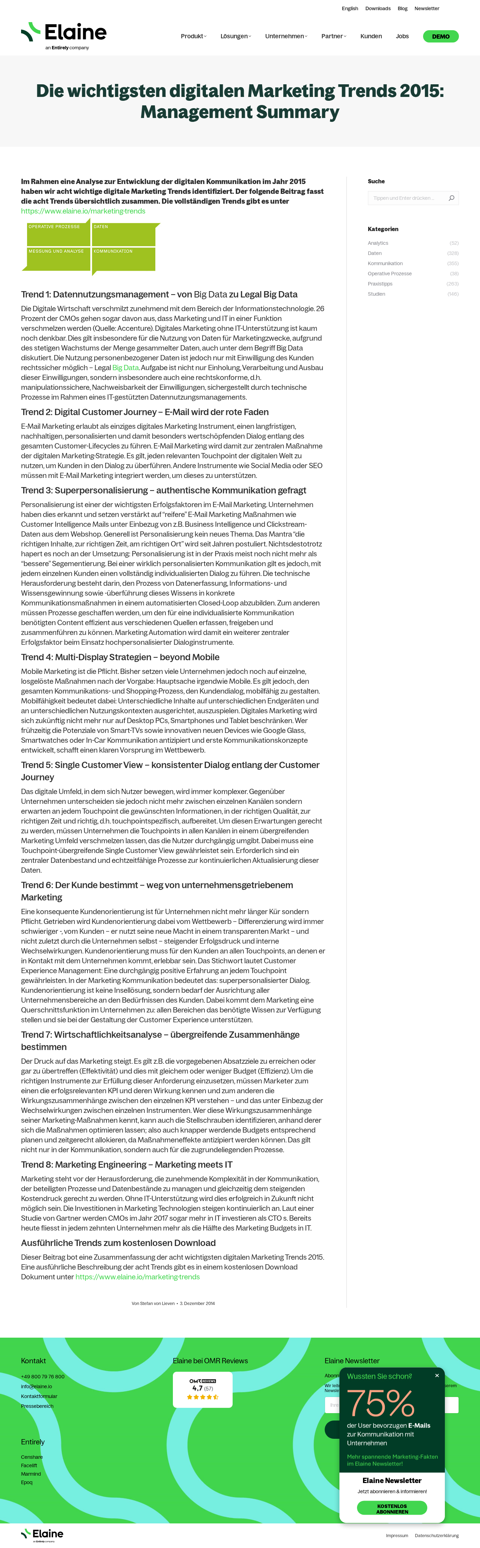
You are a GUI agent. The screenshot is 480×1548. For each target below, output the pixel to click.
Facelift (29, 1465)
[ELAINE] (203, 1406)
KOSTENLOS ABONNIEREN (392, 1509)
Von (153, 1303)
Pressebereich (37, 1406)
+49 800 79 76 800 (43, 1376)
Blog (403, 8)
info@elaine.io (36, 1386)
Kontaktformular (39, 1396)
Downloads (378, 8)
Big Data (210, 294)
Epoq (26, 1482)
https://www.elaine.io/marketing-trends (83, 210)
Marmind (31, 1474)
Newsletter (427, 8)
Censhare (32, 1457)
